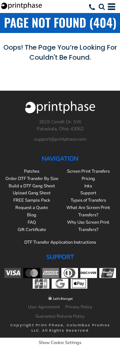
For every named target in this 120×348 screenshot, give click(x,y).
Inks (88, 186)
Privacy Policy (78, 307)
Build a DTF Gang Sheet (32, 186)
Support (88, 193)
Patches (31, 171)
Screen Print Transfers (88, 171)
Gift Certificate (32, 230)
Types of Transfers (88, 200)
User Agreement (44, 307)
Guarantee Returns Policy (60, 316)
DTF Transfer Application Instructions (60, 242)
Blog (31, 215)
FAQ (32, 222)
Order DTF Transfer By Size (31, 179)
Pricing (88, 179)
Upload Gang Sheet (32, 193)
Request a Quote (31, 208)
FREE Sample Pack (31, 200)
